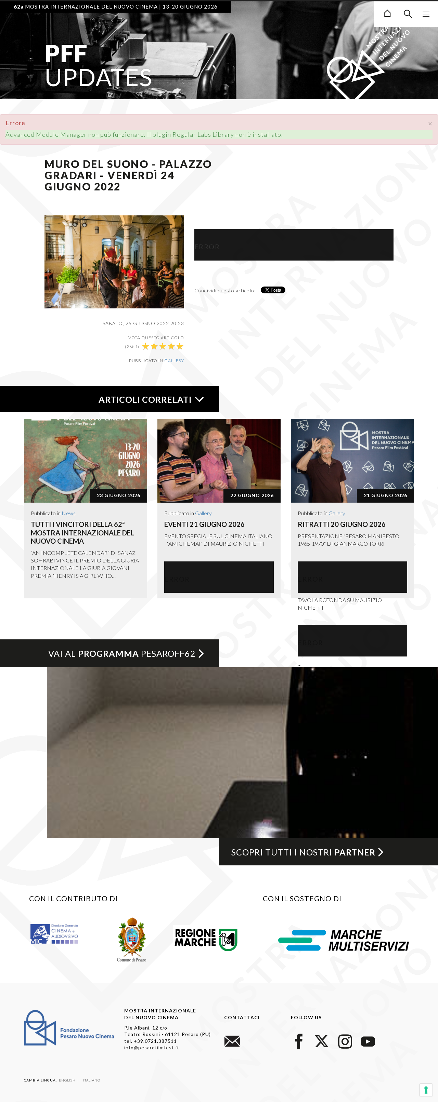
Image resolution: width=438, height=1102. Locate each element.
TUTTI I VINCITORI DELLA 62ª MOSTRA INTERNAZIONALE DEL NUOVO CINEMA (82, 532)
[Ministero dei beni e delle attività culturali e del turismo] (60, 933)
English (68, 1080)
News (69, 513)
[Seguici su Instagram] (345, 1041)
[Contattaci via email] (232, 1041)
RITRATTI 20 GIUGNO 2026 (342, 524)
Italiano (91, 1080)
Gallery (174, 360)
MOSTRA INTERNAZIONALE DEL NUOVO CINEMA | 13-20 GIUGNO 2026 (116, 6)
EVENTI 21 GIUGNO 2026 (204, 524)
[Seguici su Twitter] (322, 1041)
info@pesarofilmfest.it (151, 1047)
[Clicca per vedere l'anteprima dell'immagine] (114, 261)
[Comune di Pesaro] (132, 938)
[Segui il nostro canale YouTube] (368, 1041)
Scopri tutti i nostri (303, 852)
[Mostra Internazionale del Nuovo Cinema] (387, 12)
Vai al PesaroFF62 (122, 653)
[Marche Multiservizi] (343, 939)
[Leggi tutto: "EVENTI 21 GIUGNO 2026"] (219, 461)
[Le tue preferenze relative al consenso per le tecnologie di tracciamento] (426, 1090)
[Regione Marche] (206, 938)
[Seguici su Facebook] (299, 1041)
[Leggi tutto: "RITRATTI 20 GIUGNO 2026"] (352, 461)
